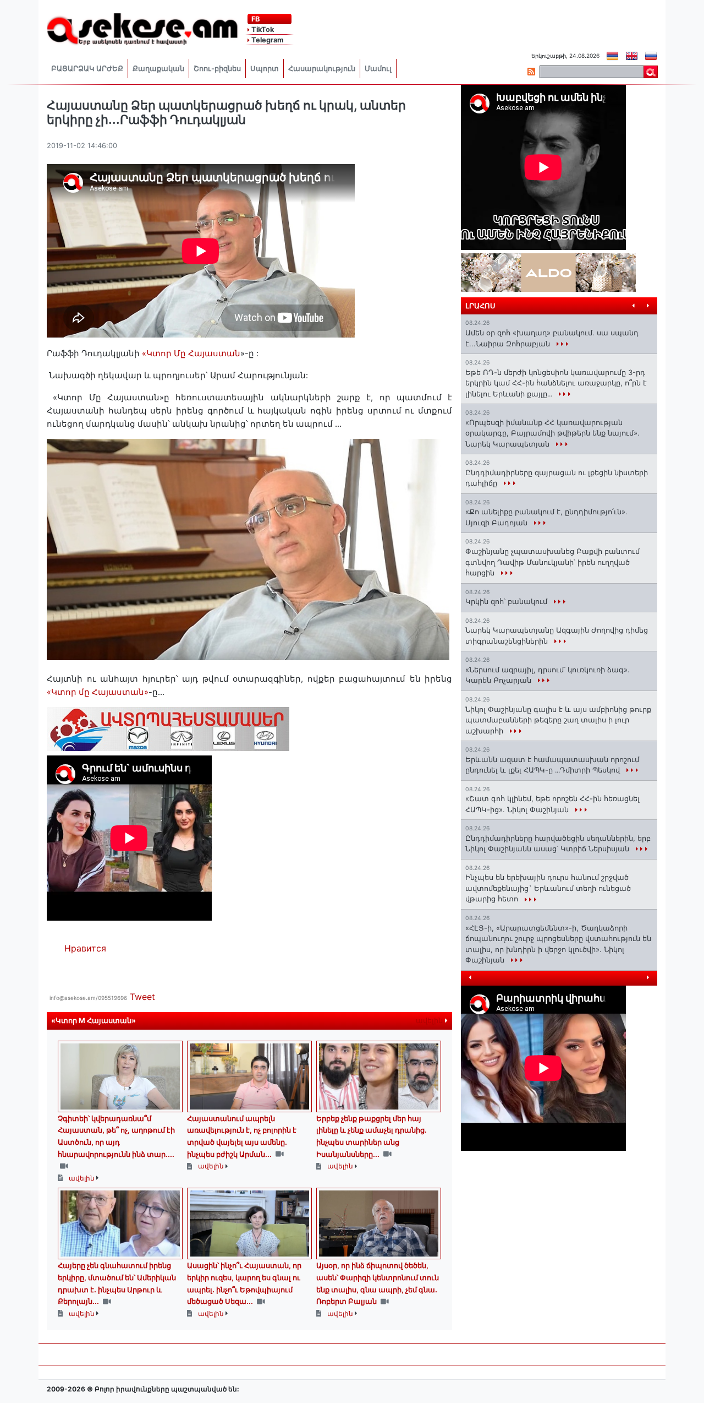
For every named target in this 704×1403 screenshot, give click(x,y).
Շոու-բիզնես (217, 68)
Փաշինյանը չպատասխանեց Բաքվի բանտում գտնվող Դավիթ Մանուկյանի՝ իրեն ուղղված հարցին (552, 562)
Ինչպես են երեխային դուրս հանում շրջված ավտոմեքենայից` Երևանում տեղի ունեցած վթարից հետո (548, 888)
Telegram (267, 40)
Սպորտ (264, 68)
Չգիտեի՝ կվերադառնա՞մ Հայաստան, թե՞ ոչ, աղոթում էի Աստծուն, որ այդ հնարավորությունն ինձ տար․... (116, 1136)
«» (97, 692)
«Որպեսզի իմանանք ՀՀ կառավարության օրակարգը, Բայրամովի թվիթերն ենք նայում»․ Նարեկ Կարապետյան (552, 433)
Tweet (142, 996)
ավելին (430, 1020)
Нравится (85, 948)
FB (255, 19)
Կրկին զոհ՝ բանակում (507, 601)
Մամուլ (378, 68)
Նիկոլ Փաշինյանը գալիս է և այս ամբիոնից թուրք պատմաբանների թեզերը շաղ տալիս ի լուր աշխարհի (558, 720)
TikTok (262, 29)
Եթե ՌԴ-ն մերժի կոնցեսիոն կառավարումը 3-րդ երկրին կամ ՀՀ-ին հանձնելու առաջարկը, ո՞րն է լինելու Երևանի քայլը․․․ (556, 383)
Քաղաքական (158, 68)
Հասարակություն (321, 68)
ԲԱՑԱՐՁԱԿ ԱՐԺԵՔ (87, 68)
